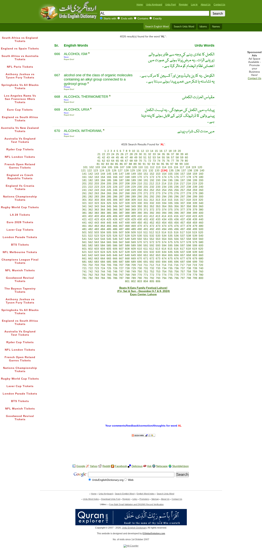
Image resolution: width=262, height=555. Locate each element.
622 (90, 252)
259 (195, 190)
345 (109, 206)
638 (188, 252)
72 (149, 160)
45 (117, 157)
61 (99, 160)
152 (152, 173)
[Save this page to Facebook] (112, 466)
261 (84, 193)
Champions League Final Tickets (20, 261)
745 (109, 271)
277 (182, 193)
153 (158, 173)
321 (84, 203)
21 (99, 154)
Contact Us (219, 4)
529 (133, 235)
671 (145, 258)
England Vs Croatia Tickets (20, 187)
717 (182, 265)
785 (109, 278)
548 (127, 239)
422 (90, 219)
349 (133, 206)
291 (145, 196)
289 (133, 196)
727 (121, 268)
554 (164, 239)
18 (170, 151)
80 (186, 160)
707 (121, 265)
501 (84, 232)
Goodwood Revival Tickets (20, 279)
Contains (143, 18)
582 (90, 245)
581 (84, 245)
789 (133, 278)
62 (103, 160)
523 (96, 235)
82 (102, 164)
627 (121, 252)
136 (177, 170)
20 (179, 151)
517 (182, 232)
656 (176, 255)
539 (195, 235)
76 (168, 160)
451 (145, 222)
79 (181, 160)
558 (188, 239)
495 (170, 229)
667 (121, 258)
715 (170, 265)
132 (151, 170)
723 (96, 268)
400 (201, 212)
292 (152, 196)
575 (170, 242)
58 (177, 157)
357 (182, 206)
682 (90, 261)
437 (182, 219)
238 (188, 186)
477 (182, 225)
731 (145, 268)
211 (145, 183)
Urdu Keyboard (154, 4)
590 (139, 245)
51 (145, 157)
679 (195, 258)
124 (102, 170)
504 (103, 232)
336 (176, 203)
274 (164, 193)
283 (96, 196)
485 (109, 229)
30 (140, 154)
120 (200, 167)
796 (176, 278)
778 (188, 274)
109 (134, 167)
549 (133, 239)
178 (188, 177)
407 (121, 216)
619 (194, 248)
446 (115, 222)
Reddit (106, 466)
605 (109, 248)
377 (182, 209)
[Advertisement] (131, 449)
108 (128, 167)
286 (115, 196)
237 (182, 186)
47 (126, 157)
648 (127, 255)
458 (188, 222)
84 (112, 164)
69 (135, 160)
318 (188, 199)
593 (158, 245)
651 (145, 255)
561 (84, 242)
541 (84, 239)
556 (176, 239)
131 (145, 170)
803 (139, 281)
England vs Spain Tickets (20, 48)
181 (84, 180)
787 (121, 278)
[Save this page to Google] (74, 466)
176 (176, 177)
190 (139, 180)
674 (164, 258)
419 (194, 216)
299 (195, 196)
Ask (149, 466)
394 (164, 212)
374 (164, 209)
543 (96, 239)
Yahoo (93, 466)
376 (176, 209)
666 (115, 258)
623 (96, 252)
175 (170, 177)
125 (108, 170)
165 (109, 177)
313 (158, 199)
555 (170, 239)
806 (158, 281)
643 (96, 255)
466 (115, 225)
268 (127, 193)
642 (90, 255)
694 (164, 261)
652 (152, 255)
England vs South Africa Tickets (20, 119)
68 (131, 160)
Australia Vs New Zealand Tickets (20, 130)
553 (158, 239)
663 (96, 258)
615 (170, 248)
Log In (194, 4)
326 (115, 203)
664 (103, 258)
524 (103, 235)
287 (121, 196)
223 (96, 186)
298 (188, 196)
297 (182, 196)
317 (182, 199)
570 (139, 242)
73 (154, 160)
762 (90, 274)
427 (121, 219)
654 (164, 255)
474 (164, 225)
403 (96, 216)
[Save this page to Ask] (144, 466)
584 (103, 245)
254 (164, 190)
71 (145, 160)
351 (145, 206)
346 (115, 206)
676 (176, 258)
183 (96, 180)
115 (170, 167)
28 (131, 154)
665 (109, 258)
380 (201, 209)
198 (188, 180)
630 (139, 252)
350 (139, 206)
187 (121, 180)
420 (201, 216)
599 (195, 245)
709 (133, 265)
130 (138, 170)
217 (182, 183)
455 (170, 222)
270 (139, 193)
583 (96, 245)
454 (164, 222)
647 (121, 255)
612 (151, 248)
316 (176, 199)
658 (188, 255)
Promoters (144, 499)
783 (96, 278)
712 (151, 265)
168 (127, 177)
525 (109, 235)
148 (127, 173)
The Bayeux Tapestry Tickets (20, 290)
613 (158, 248)
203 (96, 183)
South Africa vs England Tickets (20, 39)
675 (170, 258)
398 (188, 212)
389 (133, 212)
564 (103, 242)
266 (115, 193)
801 (127, 281)
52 (149, 157)
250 (139, 190)
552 (152, 239)
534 (164, 235)
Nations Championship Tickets (20, 198)
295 (170, 196)
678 (188, 258)
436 (176, 219)
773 (158, 274)
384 (103, 212)
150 (139, 173)
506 (115, 232)
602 (90, 248)
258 (188, 190)
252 (152, 190)
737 (182, 268)
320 (201, 199)
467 (121, 225)
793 (158, 278)
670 (139, 258)
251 (145, 190)
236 (176, 186)
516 (176, 232)
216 (176, 183)
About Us (205, 4)
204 (103, 183)
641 (84, 255)
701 (84, 265)
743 (96, 271)
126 (114, 170)
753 (158, 271)
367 (121, 209)
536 (176, 235)
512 (151, 232)
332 (152, 203)
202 (90, 183)
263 (96, 193)
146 (115, 173)
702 (90, 265)
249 (133, 190)
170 (139, 177)
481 (84, 229)
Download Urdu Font (110, 499)
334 (164, 203)
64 (112, 160)
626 (115, 252)
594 (164, 245)
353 (158, 206)
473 (158, 225)
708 (127, 265)
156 (176, 173)
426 (115, 219)
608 (127, 248)
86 (121, 164)
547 (121, 239)
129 (132, 170)
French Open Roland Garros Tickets (20, 166)
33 (154, 154)
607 (121, 248)
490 (139, 229)
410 (139, 216)
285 (109, 196)
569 (133, 242)
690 (139, 261)
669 (133, 258)
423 (96, 219)
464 (103, 225)
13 (147, 151)
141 (84, 173)
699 (195, 261)
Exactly (157, 18)
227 (121, 186)
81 (98, 164)
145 (109, 173)
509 (133, 232)
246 (115, 190)
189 (133, 180)
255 (170, 190)
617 (182, 248)
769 (133, 274)
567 (121, 242)
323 (96, 203)
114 (164, 167)
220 (201, 183)
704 (103, 265)
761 (84, 274)
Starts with (110, 18)
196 (176, 180)
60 (186, 157)
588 (127, 245)
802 (133, 281)
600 (201, 245)
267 (121, 193)
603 (96, 248)
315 (170, 199)
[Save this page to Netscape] (153, 466)
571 (145, 242)
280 (201, 193)
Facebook (121, 466)
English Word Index (146, 494)
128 (126, 170)
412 (151, 216)
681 (84, 261)
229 (133, 186)
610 (139, 248)
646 (115, 255)
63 (108, 160)
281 (84, 196)
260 (201, 190)
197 (182, 180)
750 (139, 271)
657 (182, 255)
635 (170, 252)
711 (145, 265)
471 (145, 225)
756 (176, 271)
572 (152, 242)
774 (164, 274)
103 (97, 167)
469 (133, 225)
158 (188, 173)
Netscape (162, 466)
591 (145, 245)
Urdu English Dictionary (134, 527)
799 (195, 278)
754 (164, 271)
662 (90, 258)
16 (160, 151)
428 (127, 219)
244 (103, 190)
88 (130, 164)
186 (115, 180)
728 (127, 268)
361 (84, 209)
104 (103, 167)
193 (158, 180)
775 (170, 274)
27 (126, 154)
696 (176, 261)
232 (152, 186)
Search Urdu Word (184, 26)
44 (112, 157)
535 (170, 235)
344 (103, 206)
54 (158, 157)
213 (158, 183)
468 (127, 225)
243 (96, 190)
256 (176, 190)
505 (109, 232)
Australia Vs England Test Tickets (20, 140)
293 (158, 196)
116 (176, 167)
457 (182, 222)
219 (194, 183)
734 (164, 268)
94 (158, 164)
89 (135, 164)
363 (96, 209)
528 (127, 235)
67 (126, 160)
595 (170, 245)
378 (188, 209)
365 (109, 209)
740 (201, 268)
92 (148, 164)
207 (121, 183)
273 (158, 193)
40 (186, 154)
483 (96, 229)
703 (96, 265)
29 (135, 154)
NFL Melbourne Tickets (20, 252)
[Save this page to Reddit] (100, 466)
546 (115, 239)
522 (90, 235)
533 (158, 235)
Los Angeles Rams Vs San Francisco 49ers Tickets (20, 99)
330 (139, 203)
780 (201, 274)
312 (151, 199)
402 (90, 216)
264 (103, 193)
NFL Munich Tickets (20, 270)
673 (158, 258)
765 (109, 274)
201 (84, 183)
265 (109, 193)
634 (164, 252)
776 (176, 274)
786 (115, 278)
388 (127, 212)
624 (103, 252)
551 (145, 239)
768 (127, 274)
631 (145, 252)
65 (117, 160)
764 (103, 274)
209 (133, 183)
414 (164, 216)
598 (188, 245)
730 (139, 268)
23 (108, 154)
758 (188, 271)
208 (127, 183)
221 (84, 186)
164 (103, 177)
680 (201, 258)
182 (90, 180)
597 (182, 245)
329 (133, 203)
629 (133, 252)
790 (139, 278)
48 (131, 157)
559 (195, 239)
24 (112, 154)
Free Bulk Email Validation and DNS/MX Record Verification (136, 504)
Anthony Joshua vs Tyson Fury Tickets (20, 76)
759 (195, 271)
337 (182, 203)
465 (109, 225)
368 (127, 209)
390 (139, 212)
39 (181, 154)
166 (115, 177)
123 (95, 170)
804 (145, 281)
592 (152, 245)
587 (121, 245)
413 (158, 216)
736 (176, 268)
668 (127, 258)
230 (139, 186)
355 (170, 206)
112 (152, 167)
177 (182, 177)
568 (127, 242)
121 (83, 170)
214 (164, 183)
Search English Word (157, 26)
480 (201, 225)
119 (194, 167)
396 (176, 212)
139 (196, 170)
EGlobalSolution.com (154, 533)
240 (201, 186)
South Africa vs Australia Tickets (20, 58)
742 (90, 271)
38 (177, 154)
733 (158, 268)
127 (120, 170)
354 (164, 206)
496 (176, 229)
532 (152, 235)
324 (103, 203)
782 (90, 278)
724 (103, 268)
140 (202, 170)
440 (201, 219)
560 (201, 239)
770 (139, 274)
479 (195, 225)
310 (139, 199)
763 (96, 274)
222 (90, 186)
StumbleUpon (180, 466)
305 (109, 199)
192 (152, 180)
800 (201, 278)
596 (176, 245)
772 (152, 274)
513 (158, 232)
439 (195, 219)
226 (115, 186)
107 (122, 167)
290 (139, 196)
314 (164, 199)
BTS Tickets (20, 244)
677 (182, 258)
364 (103, 209)
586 (115, 245)
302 (90, 199)
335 (170, 203)
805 (152, 281)
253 (158, 190)
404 (103, 216)
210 (139, 183)
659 (195, 255)
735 (170, 268)
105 (110, 167)
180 (201, 177)
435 (170, 219)
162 (90, 177)
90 (139, 164)
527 (121, 235)
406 (115, 216)
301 (84, 199)
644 (103, 255)
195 (170, 180)
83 (107, 164)
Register (183, 4)
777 (182, 274)
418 (188, 216)
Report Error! (69, 59)
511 (145, 232)
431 (145, 219)
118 (188, 167)
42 (103, 157)
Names (216, 26)
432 (152, 219)
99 (181, 164)
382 (90, 212)
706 (115, 265)
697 (182, 261)
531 (145, 235)
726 (115, 268)
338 (188, 203)
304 (103, 199)
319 (194, 199)
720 (201, 265)
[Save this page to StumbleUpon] (169, 466)
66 (122, 160)
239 (195, 186)
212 (151, 183)
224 (103, 186)
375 (170, 209)
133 (157, 170)
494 (164, 229)
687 (121, 261)
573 (158, 242)
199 (195, 180)
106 (116, 167)
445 (109, 222)
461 (84, 225)
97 (171, 164)
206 (115, 183)
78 (177, 160)
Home (140, 4)
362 (90, 209)
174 (164, 177)
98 (176, 164)
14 (151, 151)
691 (145, 261)
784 (103, 278)
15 (156, 151)
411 (145, 216)
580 (201, 242)
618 (188, 248)
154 (164, 173)
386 (115, 212)
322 (90, 203)
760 (201, 271)
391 (145, 212)
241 (84, 190)
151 (145, 173)
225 (109, 186)
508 (127, 232)
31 (145, 154)
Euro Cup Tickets (20, 109)
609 (133, 248)
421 (84, 219)
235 (170, 186)
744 (103, 271)
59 (181, 157)
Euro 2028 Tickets (20, 222)
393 (158, 212)
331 (145, 203)
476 (176, 225)
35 (163, 154)
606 (115, 248)
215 (170, 183)
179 (195, 177)
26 (122, 154)
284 (103, 196)
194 (164, 180)
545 (109, 239)
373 (158, 209)
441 (84, 222)
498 (188, 229)
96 (167, 164)
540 (201, 235)
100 (186, 164)
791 (145, 278)
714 (164, 265)
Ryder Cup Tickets (20, 149)
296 (176, 196)
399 (195, 212)
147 (121, 173)
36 (168, 154)
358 (188, 206)
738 (188, 268)
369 (133, 209)
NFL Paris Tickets (20, 66)
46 (122, 157)
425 (109, 219)
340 (201, 203)
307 (121, 199)
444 (103, 222)
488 (127, 229)
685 (109, 261)
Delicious (137, 466)
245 (109, 190)
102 (91, 167)
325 (109, 203)
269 (133, 193)
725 (109, 268)
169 (133, 177)
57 (172, 157)
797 (182, 278)
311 (145, 199)
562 (90, 242)
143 (96, 173)
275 (170, 193)
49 (135, 157)
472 (152, 225)
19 (174, 151)
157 (182, 173)
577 (182, 242)
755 (170, 271)
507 (121, 232)
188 (127, 180)
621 (84, 252)
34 (158, 154)
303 (96, 199)
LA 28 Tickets (20, 214)
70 (140, 160)
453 (158, 222)
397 (182, 212)
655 (170, 255)
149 (133, 173)
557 (182, 239)
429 (133, 219)
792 (152, 278)
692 (152, 261)
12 (142, 151)
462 (90, 225)
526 (115, 235)
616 (176, 248)
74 (158, 160)
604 (103, 248)
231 (145, 186)
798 (188, 278)
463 (96, 225)
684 (103, 261)
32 (149, 154)
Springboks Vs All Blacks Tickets (20, 87)
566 (115, 242)
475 (170, 225)
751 (145, 271)
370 (139, 209)
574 (164, 242)
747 (121, 271)
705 (109, 265)
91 (144, 164)
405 (109, 216)
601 (84, 248)
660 (201, 255)
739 (195, 268)
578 (188, 242)
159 (195, 173)
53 (154, 157)
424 (103, 219)
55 (163, 157)
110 (140, 167)
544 (103, 239)
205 (109, 183)
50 (140, 157)
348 (127, 206)
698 (188, 261)
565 (109, 242)
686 (115, 261)
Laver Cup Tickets (20, 229)
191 (145, 180)
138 (189, 170)
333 (158, 203)
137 (183, 170)
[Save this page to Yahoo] (87, 466)
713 (158, 265)
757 (182, 271)
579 (195, 242)
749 (133, 271)
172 (152, 177)
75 (163, 160)
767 (121, 274)
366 (115, 209)
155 (170, 173)
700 (201, 261)
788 (127, 278)
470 (139, 225)
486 (115, 229)
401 (84, 216)
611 (145, 248)
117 (182, 167)
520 (201, 232)
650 (139, 255)
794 (164, 278)
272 (152, 193)
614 (164, 248)
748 (127, 271)
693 (158, 261)
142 (90, 173)
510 (139, 232)
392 (152, 212)
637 (182, 252)
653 (158, 255)
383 (96, 212)
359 (195, 206)
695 (170, 261)
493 (158, 229)
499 (195, 229)
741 (84, 271)
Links (134, 499)
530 (139, 235)
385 (109, 212)
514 (164, 232)
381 (84, 212)
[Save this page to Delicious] (129, 466)
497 (182, 229)
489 (133, 229)
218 (188, 183)
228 (127, 186)
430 (139, 219)
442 (90, 222)
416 (176, 216)
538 (188, 235)
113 (158, 167)
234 (164, 186)
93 (153, 164)
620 (201, 248)
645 (109, 255)
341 (84, 206)
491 (145, 229)
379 (195, 209)
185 (109, 180)
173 (158, 177)
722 (90, 268)
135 (171, 170)
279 (195, 193)
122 (89, 170)
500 (201, 229)
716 (176, 265)
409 (133, 216)
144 (103, 173)
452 (152, 222)
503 (96, 232)
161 (84, 177)
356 (176, 206)
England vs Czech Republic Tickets (20, 177)
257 (182, 190)
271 (145, 193)
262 (90, 193)
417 (182, 216)
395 (170, 212)
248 (127, 190)
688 (127, 261)
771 (145, 274)
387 (121, 212)
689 (133, 261)
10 (133, 151)
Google (80, 466)
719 (194, 265)
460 (201, 222)
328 (127, 203)
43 (108, 157)
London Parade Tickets (20, 237)
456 (176, 222)
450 (139, 222)
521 (84, 235)
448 (127, 222)
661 (84, 258)
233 (158, 186)
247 (121, 190)
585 (109, 245)
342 (90, 206)
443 (96, 222)
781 (84, 278)
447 (121, 222)
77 (172, 160)
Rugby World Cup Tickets (20, 207)
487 (121, 229)
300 (201, 196)
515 (170, 232)
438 (188, 219)
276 (176, 193)
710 (139, 265)
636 (176, 252)
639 (195, 252)
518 (188, 232)
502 (90, 232)
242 (90, 190)
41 (99, 157)
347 (121, 206)
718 (188, 265)
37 (172, 154)
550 (139, 239)
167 (121, 177)
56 (168, 157)
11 (138, 151)
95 (162, 164)
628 (127, 252)
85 (116, 164)
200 (201, 180)
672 (152, 258)
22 (103, 154)
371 (145, 209)
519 (194, 232)
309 (133, 199)
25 (117, 154)
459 (195, 222)
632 (152, 252)
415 (170, 216)
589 (133, 245)
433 (158, 219)
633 (158, 252)
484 (103, 229)
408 (127, 216)
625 (109, 252)
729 (133, 268)
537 (182, 235)
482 (90, 229)
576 (176, 242)
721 (84, 268)
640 (201, 252)
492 (152, 229)
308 (127, 199)
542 (90, 239)
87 (125, 164)
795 (170, 278)
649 (133, 255)
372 (152, 209)
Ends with (127, 18)
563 (96, 242)
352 (152, 206)
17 (165, 151)
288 (127, 196)
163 (96, 177)
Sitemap (155, 499)
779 (195, 274)
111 (146, 167)
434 (164, 219)
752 (152, 271)
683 (96, 261)
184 (103, 180)
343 (96, 206)
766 (115, 274)
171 (145, 177)
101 (85, 167)
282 (90, 196)
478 (188, 225)
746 (115, 271)
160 (201, 173)
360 (201, 206)
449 (133, 222)
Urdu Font (170, 4)
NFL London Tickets (20, 156)
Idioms (203, 26)
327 (121, 203)
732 (152, 268)
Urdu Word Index (91, 499)
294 (164, 196)
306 (115, 199)
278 (188, 193)
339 (195, 203)
